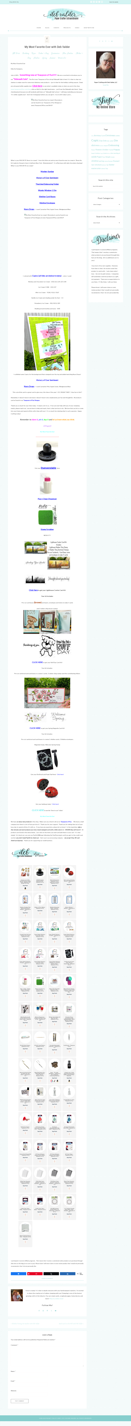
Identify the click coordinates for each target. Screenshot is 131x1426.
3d (92, 135)
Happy (116, 149)
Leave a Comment (47, 1278)
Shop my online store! (56, 1298)
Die (116, 140)
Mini (112, 153)
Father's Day (43, 53)
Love (105, 153)
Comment (14, 1345)
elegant (106, 145)
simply (113, 157)
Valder (112, 165)
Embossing (113, 145)
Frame (111, 150)
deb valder (110, 141)
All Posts (16, 53)
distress (95, 145)
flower (93, 150)
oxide (94, 156)
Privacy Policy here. (53, 1418)
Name (13, 1371)
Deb (105, 141)
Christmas (110, 135)
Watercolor (62, 58)
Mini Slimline (67, 53)
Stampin (110, 161)
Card (103, 135)
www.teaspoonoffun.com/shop (21, 89)
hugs (101, 153)
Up (107, 165)
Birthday (25, 53)
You (106, 168)
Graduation (55, 53)
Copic (34, 53)
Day (101, 141)
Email (13, 1381)
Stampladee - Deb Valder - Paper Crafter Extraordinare (65, 15)
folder (105, 149)
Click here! (55, 804)
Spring (44, 58)
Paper (99, 157)
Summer (53, 58)
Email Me (106, 85)
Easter (101, 145)
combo (117, 135)
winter (103, 168)
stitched (98, 165)
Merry (108, 153)
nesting (116, 153)
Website (13, 1391)
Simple (107, 157)
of (119, 153)
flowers (99, 149)
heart (93, 153)
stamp (106, 161)
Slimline (36, 58)
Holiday (97, 153)
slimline (95, 161)
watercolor (96, 168)
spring (101, 161)
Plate (103, 157)
